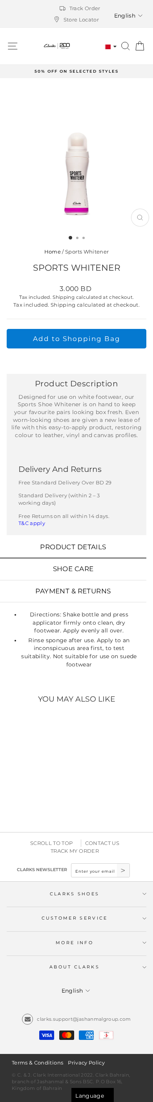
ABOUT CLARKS (74, 967)
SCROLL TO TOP (51, 843)
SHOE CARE (73, 569)
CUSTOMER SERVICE (75, 918)
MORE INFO (74, 942)
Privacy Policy (86, 1062)
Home (52, 252)
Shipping (64, 297)
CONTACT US (102, 843)
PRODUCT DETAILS (73, 547)
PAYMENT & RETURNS (73, 591)
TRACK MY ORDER (75, 851)
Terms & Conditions (37, 1062)
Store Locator (81, 19)
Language (89, 1096)
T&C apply (31, 523)
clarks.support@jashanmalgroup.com (84, 1019)
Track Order (84, 8)
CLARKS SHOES (75, 894)
